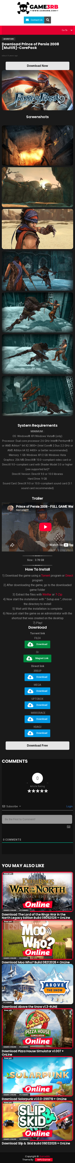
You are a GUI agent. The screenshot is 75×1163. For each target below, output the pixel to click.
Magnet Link (41, 658)
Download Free (37, 745)
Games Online (9, 910)
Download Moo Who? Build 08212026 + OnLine (36, 962)
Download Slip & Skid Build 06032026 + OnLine (36, 1143)
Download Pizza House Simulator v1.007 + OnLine (33, 1053)
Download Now (37, 65)
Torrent (45, 575)
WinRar (46, 594)
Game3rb (44, 1156)
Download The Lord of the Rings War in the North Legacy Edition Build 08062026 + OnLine (36, 916)
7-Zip (58, 594)
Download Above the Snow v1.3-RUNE (29, 1007)
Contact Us (36, 20)
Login (69, 806)
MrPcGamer (43, 1159)
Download (41, 644)
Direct (69, 575)
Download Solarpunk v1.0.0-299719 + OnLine (34, 1099)
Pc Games (23, 910)
